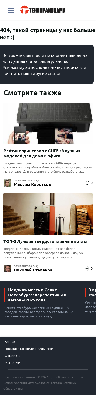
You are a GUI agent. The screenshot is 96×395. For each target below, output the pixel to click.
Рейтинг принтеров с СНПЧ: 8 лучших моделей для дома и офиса (41, 153)
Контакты (12, 342)
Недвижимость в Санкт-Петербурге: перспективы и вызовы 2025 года (37, 294)
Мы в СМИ (13, 363)
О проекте (13, 356)
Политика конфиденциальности (29, 349)
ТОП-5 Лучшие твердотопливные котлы (45, 241)
